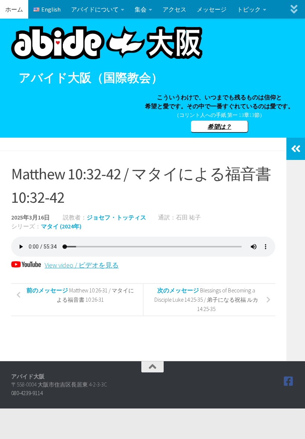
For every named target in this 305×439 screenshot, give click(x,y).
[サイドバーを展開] (295, 149)
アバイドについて (95, 9)
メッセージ (212, 9)
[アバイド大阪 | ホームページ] (106, 42)
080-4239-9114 (27, 393)
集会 (141, 9)
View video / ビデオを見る (82, 265)
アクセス (174, 9)
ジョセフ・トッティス (116, 217)
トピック (249, 9)
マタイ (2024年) (61, 226)
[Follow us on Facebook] (288, 381)
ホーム (14, 9)
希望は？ (219, 126)
